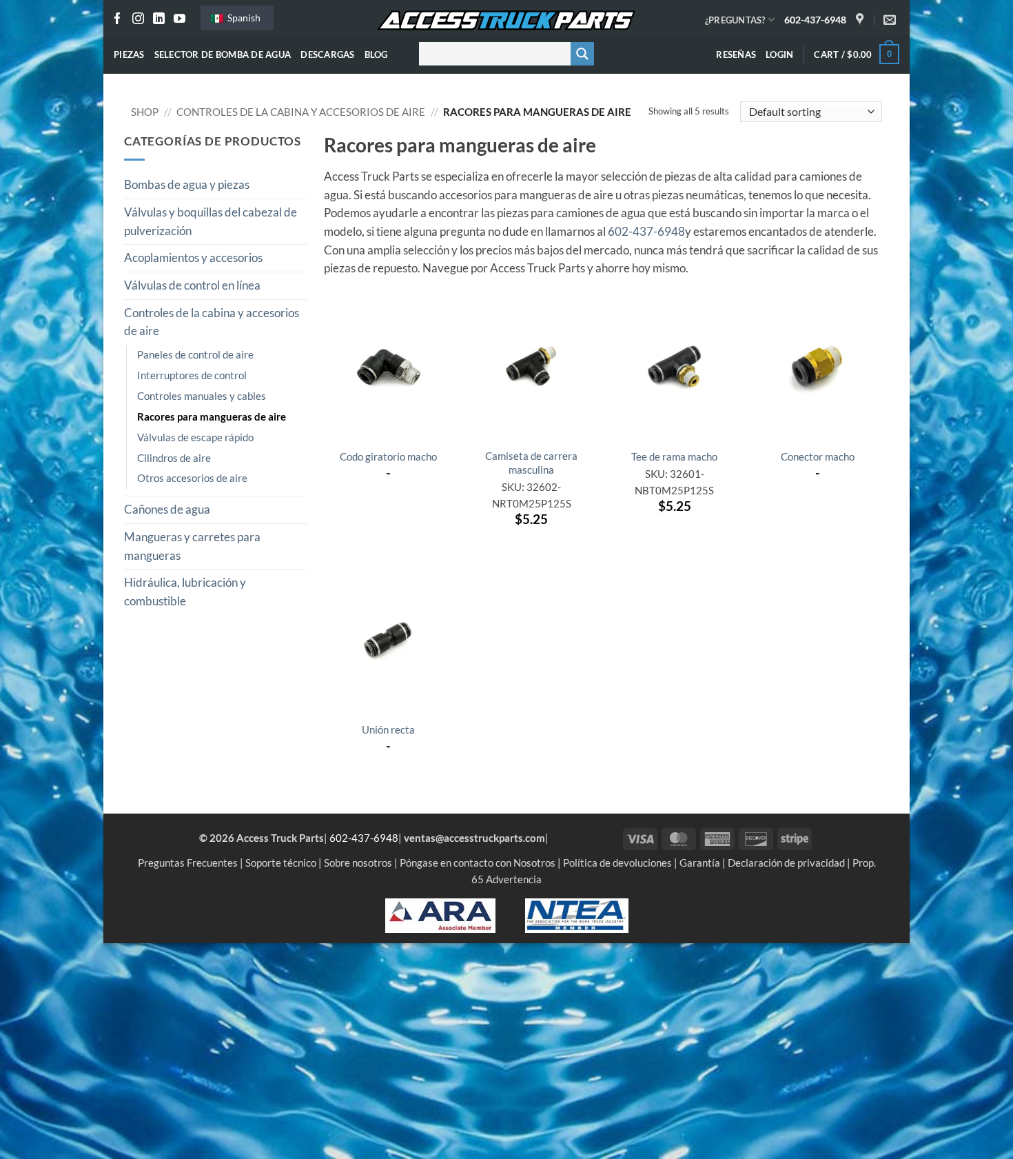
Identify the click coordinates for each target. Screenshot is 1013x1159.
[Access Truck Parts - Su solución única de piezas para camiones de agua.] (506, 20)
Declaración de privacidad (786, 862)
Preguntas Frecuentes (188, 862)
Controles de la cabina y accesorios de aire (300, 111)
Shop (144, 111)
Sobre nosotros (358, 862)
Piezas (129, 54)
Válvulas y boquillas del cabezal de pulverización (210, 221)
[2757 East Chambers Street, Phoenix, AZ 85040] (861, 20)
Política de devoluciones (617, 862)
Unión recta (388, 729)
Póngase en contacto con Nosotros (477, 862)
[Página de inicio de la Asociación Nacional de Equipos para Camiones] (576, 914)
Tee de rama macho (674, 456)
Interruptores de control (192, 375)
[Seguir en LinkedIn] (159, 19)
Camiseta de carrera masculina (531, 462)
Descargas (327, 54)
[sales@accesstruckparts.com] (891, 20)
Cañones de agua (167, 509)
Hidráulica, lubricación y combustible (185, 592)
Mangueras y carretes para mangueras (192, 546)
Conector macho (818, 456)
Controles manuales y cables (201, 396)
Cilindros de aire (174, 458)
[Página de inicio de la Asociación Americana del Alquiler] (440, 914)
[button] (779, 54)
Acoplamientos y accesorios (193, 258)
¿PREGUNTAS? (735, 20)
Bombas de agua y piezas (186, 185)
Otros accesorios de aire (192, 478)
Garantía (699, 862)
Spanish (242, 17)
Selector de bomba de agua (222, 54)
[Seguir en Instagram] (138, 19)
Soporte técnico (280, 862)
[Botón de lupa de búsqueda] (582, 53)
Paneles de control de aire (195, 354)
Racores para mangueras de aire (211, 416)
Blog (376, 54)
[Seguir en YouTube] (179, 19)
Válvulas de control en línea (192, 285)
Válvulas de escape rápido (195, 437)
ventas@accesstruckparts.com (474, 838)
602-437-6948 (815, 20)
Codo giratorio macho (388, 456)
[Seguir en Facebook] (117, 19)
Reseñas (736, 54)
